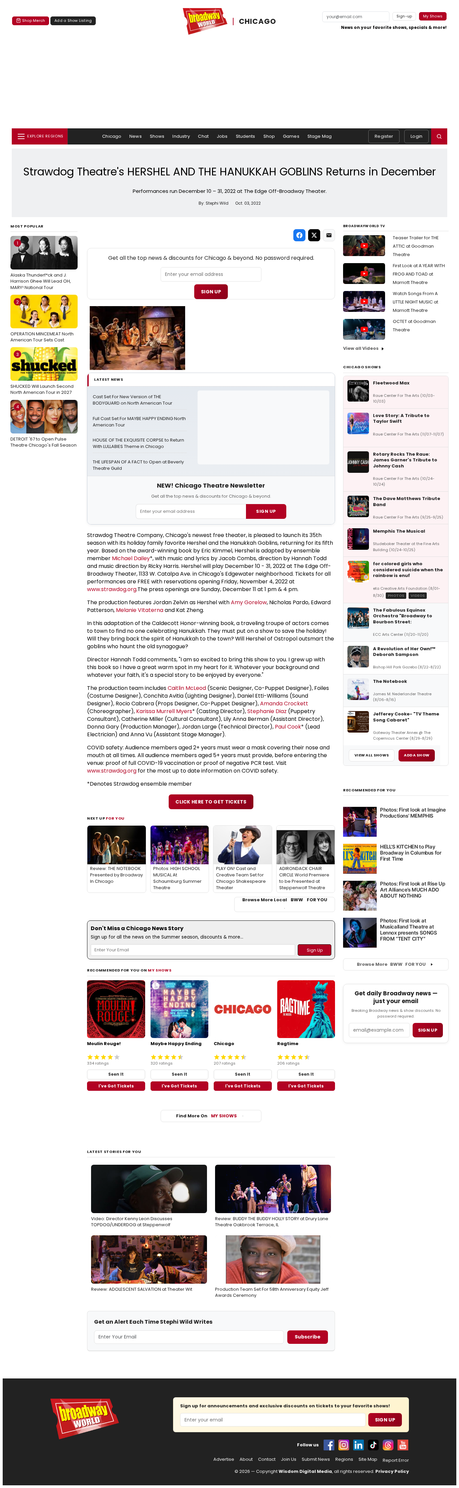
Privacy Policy (392, 1471)
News (135, 136)
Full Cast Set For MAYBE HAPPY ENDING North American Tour (140, 422)
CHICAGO (258, 21)
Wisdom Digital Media (305, 1471)
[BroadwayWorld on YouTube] (403, 1445)
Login (416, 136)
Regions (344, 1459)
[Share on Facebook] (299, 235)
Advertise (223, 1459)
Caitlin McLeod (187, 688)
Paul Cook (288, 727)
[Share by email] (329, 235)
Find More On (206, 1116)
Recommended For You (369, 790)
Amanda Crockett (284, 703)
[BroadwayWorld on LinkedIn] (358, 1445)
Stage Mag (319, 136)
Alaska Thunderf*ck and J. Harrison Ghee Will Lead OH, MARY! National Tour (40, 265)
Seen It (116, 1074)
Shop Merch (33, 20)
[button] (439, 136)
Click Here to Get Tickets (211, 801)
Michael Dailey (131, 558)
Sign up (427, 1030)
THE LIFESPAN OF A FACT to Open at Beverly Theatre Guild (139, 465)
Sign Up (211, 291)
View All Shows (371, 755)
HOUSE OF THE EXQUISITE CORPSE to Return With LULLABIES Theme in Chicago (139, 443)
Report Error (396, 1460)
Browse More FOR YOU (391, 964)
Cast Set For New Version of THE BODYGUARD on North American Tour (132, 400)
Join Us (288, 1459)
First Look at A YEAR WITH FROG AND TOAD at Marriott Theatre (419, 274)
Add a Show (416, 755)
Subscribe (308, 1336)
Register (384, 136)
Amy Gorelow (249, 602)
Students (245, 136)
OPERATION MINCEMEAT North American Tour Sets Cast (42, 321)
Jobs (222, 136)
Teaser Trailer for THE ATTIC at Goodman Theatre (416, 246)
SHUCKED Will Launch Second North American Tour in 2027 (42, 373)
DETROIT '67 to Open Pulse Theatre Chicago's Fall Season (43, 426)
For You (115, 818)
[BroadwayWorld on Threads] (388, 1445)
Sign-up (404, 16)
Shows (157, 136)
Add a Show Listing (73, 20)
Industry (181, 136)
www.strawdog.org (111, 589)
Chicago (111, 136)
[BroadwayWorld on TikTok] (373, 1445)
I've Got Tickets (116, 1086)
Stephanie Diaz (267, 711)
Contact (267, 1459)
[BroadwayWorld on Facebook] (329, 1445)
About (246, 1459)
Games (291, 136)
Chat (203, 136)
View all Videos (361, 348)
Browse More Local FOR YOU (284, 900)
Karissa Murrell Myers (164, 711)
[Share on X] (314, 235)
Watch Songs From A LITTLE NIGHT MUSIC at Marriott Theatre (415, 302)
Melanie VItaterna (139, 610)
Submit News (316, 1459)
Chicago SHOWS (362, 367)
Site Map (368, 1459)
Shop (269, 136)
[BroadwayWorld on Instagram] (344, 1445)
